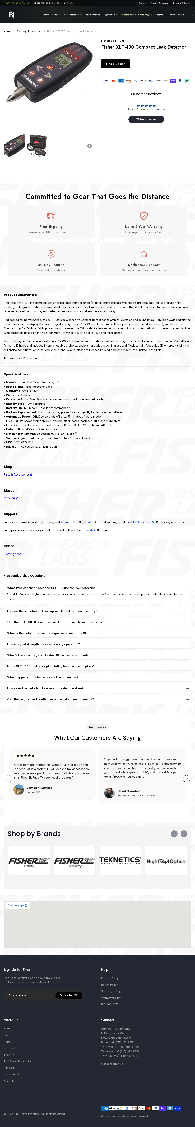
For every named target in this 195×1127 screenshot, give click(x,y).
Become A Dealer (181, 3)
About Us (9, 1081)
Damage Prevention (29, 31)
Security (9, 1054)
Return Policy (109, 984)
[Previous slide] (8, 778)
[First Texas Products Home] (21, 14)
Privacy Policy (109, 978)
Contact (143, 3)
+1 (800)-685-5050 (126, 1047)
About (181, 14)
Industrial (9, 1048)
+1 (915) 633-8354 (123, 1042)
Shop (54, 14)
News (172, 14)
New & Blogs (12, 1074)
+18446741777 (130, 1056)
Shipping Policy (110, 991)
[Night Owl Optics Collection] (166, 860)
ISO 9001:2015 (110, 1004)
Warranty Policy (111, 997)
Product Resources (159, 3)
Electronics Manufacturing (136, 14)
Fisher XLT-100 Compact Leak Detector (71, 31)
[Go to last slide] (10, 90)
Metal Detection (71, 14)
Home (46, 14)
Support (159, 14)
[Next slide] (87, 90)
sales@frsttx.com (120, 1037)
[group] (14, 146)
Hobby (8, 1041)
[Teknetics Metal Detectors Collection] (120, 860)
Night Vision (109, 14)
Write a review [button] (146, 119)
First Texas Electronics (18, 1061)
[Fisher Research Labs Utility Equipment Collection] (29, 860)
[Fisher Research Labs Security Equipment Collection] (75, 860)
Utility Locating (93, 14)
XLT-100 (9, 498)
